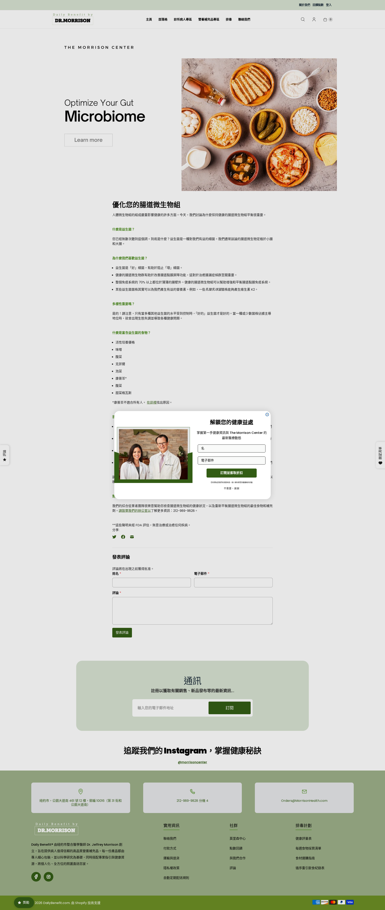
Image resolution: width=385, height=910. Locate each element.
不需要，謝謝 (231, 488)
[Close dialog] (267, 414)
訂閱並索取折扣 (231, 473)
